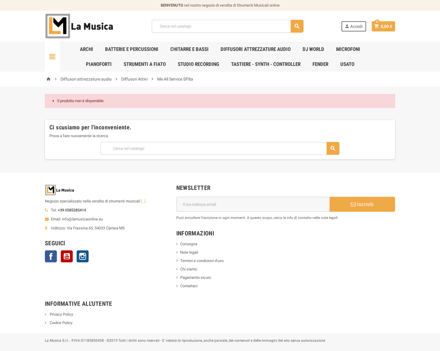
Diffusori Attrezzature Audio (256, 49)
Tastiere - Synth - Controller (266, 64)
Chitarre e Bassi (189, 49)
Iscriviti (365, 204)
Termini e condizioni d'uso (202, 260)
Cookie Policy (60, 322)
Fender (320, 64)
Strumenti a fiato (145, 64)
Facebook (51, 256)
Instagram (83, 256)
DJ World (313, 49)
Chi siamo (188, 269)
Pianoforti (99, 64)
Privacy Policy (61, 314)
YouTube (67, 256)
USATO (347, 64)
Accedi (353, 26)
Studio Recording (198, 64)
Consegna (188, 244)
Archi (86, 49)
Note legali (189, 252)
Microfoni (348, 49)
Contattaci (189, 286)
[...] (143, 201)
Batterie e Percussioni (131, 49)
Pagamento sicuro (195, 277)
